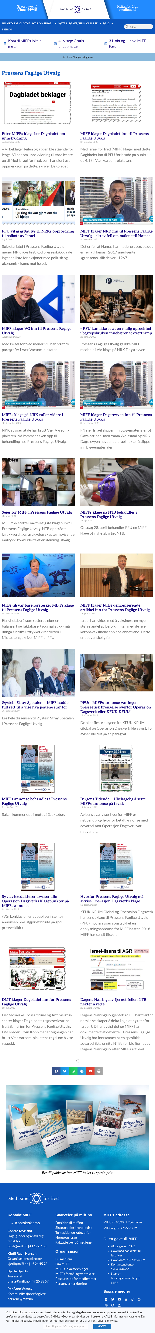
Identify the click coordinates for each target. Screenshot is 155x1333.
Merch (7, 29)
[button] (56, 1290)
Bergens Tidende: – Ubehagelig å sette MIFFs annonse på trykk (113, 801)
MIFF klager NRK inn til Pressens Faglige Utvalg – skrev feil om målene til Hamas (116, 233)
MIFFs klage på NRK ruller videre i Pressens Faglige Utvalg (32, 417)
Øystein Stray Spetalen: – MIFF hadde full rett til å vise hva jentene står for (35, 705)
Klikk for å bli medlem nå (127, 8)
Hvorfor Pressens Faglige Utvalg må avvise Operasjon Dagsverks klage (111, 899)
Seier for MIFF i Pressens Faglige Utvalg (37, 512)
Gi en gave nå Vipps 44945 (27, 8)
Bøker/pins (77, 23)
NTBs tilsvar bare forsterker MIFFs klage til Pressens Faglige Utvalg (38, 607)
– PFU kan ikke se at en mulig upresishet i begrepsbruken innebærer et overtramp (116, 331)
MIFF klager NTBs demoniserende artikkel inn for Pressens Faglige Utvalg (115, 607)
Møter (62, 23)
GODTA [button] (102, 1326)
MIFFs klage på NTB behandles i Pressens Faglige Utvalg (108, 514)
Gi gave (24, 23)
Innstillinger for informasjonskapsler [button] (65, 1326)
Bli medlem (10, 23)
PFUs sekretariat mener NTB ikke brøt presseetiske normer (114, 1116)
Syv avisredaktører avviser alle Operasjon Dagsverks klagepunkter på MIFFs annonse (35, 901)
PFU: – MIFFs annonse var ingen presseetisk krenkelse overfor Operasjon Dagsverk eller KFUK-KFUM (115, 707)
